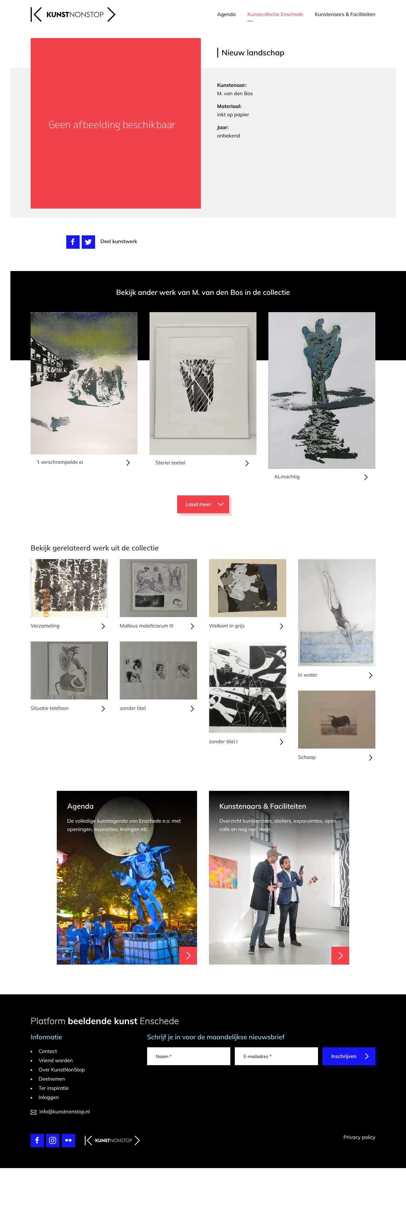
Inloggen (49, 1097)
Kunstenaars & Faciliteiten (345, 14)
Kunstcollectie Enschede (275, 14)
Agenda (226, 14)
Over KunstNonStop (62, 1070)
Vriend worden (56, 1060)
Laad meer (198, 504)
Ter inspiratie (54, 1088)
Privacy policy (359, 1137)
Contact (48, 1051)
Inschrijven (344, 1056)
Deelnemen (52, 1079)
